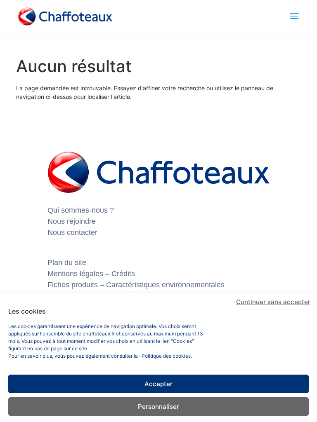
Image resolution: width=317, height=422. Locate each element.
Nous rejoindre (71, 221)
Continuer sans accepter (273, 302)
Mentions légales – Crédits (91, 274)
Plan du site (66, 262)
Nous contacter (72, 232)
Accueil (43, 49)
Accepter (158, 384)
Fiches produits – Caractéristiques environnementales (136, 285)
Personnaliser (158, 406)
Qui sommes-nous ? (80, 210)
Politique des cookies (166, 356)
